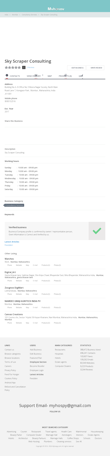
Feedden (9, 245)
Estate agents (61, 362)
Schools (86, 438)
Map (50, 76)
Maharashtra (24, 262)
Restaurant (36, 431)
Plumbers (48, 441)
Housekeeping (97, 431)
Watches (9, 258)
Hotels (58, 358)
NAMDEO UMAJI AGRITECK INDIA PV (23, 301)
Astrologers (67, 435)
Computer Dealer (33, 435)
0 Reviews (30, 67)
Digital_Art (10, 272)
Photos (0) (57, 265)
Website (19, 265)
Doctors (98, 438)
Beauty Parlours (39, 438)
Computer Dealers (63, 366)
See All (79, 441)
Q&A (81, 76)
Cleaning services (64, 441)
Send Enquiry (34, 76)
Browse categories (13, 354)
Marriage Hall (51, 435)
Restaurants (60, 349)
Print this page (104, 77)
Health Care (66, 431)
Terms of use (10, 362)
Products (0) (65, 76)
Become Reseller (37, 366)
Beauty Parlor (16, 435)
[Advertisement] (55, 40)
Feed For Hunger (12, 374)
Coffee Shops (73, 438)
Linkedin (69, 417)
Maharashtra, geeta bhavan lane (19, 277)
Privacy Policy (10, 370)
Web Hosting (33, 441)
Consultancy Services (14, 205)
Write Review (96, 68)
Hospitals (59, 354)
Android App (10, 382)
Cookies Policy (11, 378)
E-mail (35, 265)
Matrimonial (81, 431)
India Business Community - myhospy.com (55, 6)
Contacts (15, 76)
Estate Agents (94, 435)
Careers (8, 366)
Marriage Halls (56, 438)
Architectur (23, 438)
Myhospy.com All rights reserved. (63, 446)
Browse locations (12, 358)
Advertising (11, 431)
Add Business (36, 349)
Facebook (40, 417)
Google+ (55, 417)
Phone (9, 265)
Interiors (79, 435)
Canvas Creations (14, 314)
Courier (24, 431)
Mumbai (14, 262)
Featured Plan (36, 358)
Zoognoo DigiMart (14, 287)
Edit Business (78, 68)
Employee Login (37, 370)
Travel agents (51, 431)
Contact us (9, 349)
